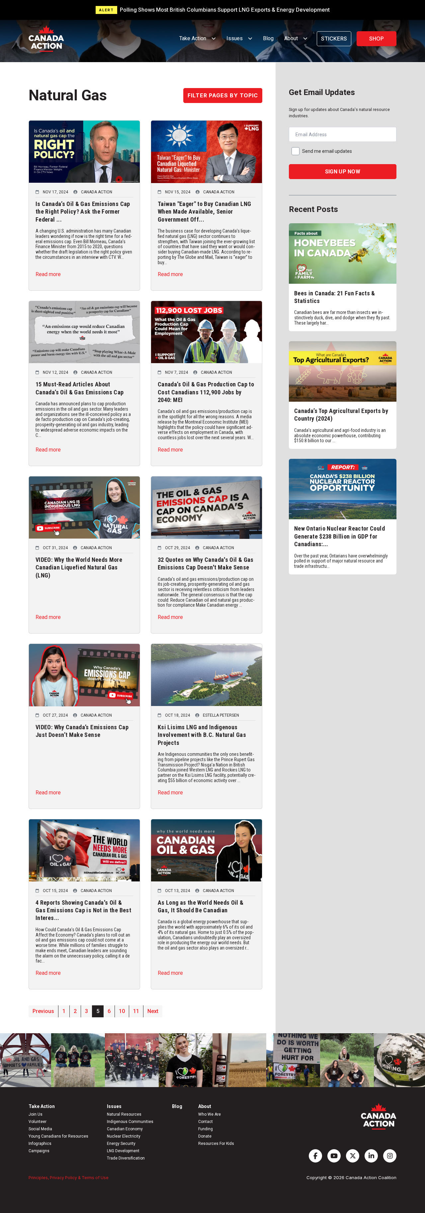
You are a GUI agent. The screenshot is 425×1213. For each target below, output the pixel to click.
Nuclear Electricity (123, 1136)
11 (136, 1011)
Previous (43, 1011)
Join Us (35, 1114)
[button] (212, 10)
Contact (205, 1121)
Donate (205, 1136)
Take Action (42, 1106)
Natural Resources (124, 1114)
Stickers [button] (334, 38)
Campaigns (39, 1151)
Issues (114, 1106)
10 (122, 1011)
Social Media (40, 1129)
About (204, 1106)
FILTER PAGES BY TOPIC (223, 95)
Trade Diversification (126, 1158)
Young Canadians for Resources (58, 1136)
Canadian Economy (125, 1129)
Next (152, 1011)
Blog (268, 38)
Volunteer (37, 1121)
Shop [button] (376, 38)
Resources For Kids (216, 1143)
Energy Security (121, 1143)
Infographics (40, 1143)
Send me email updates (327, 151)
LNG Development (123, 1151)
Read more (48, 274)
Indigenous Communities (130, 1121)
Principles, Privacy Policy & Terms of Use (69, 1177)
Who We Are (209, 1114)
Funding (205, 1129)
